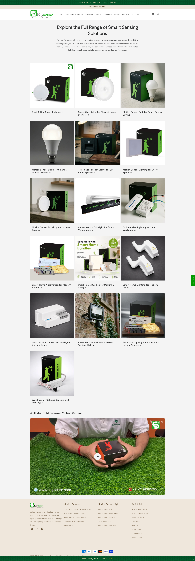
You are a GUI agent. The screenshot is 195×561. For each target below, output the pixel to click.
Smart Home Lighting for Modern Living (140, 286)
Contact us (136, 521)
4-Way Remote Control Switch (75, 517)
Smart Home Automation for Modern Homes (51, 286)
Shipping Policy (138, 533)
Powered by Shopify (48, 556)
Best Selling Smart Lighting (46, 112)
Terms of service (82, 556)
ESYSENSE (38, 556)
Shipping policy (94, 556)
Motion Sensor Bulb (105, 509)
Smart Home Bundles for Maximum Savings (96, 286)
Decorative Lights (104, 521)
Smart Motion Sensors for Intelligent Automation (51, 344)
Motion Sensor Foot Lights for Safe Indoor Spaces (96, 171)
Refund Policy (137, 537)
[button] (153, 14)
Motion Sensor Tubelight (107, 525)
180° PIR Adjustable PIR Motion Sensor (78, 509)
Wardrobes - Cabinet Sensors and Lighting (50, 401)
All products (68, 525)
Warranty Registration (140, 513)
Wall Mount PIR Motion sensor (75, 513)
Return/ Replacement (139, 509)
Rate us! (135, 525)
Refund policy (60, 556)
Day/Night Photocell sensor (74, 521)
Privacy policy (71, 556)
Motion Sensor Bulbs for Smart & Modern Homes (49, 171)
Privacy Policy (137, 529)
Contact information (108, 556)
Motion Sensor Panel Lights (108, 513)
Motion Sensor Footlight (106, 517)
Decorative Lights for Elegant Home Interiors (97, 113)
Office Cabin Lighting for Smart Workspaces (140, 228)
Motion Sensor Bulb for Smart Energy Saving (142, 113)
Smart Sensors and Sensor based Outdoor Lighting (95, 344)
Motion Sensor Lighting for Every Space (140, 171)
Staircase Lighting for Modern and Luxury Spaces (141, 344)
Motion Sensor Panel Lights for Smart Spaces (52, 228)
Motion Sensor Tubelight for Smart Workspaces (96, 228)
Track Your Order (138, 517)
